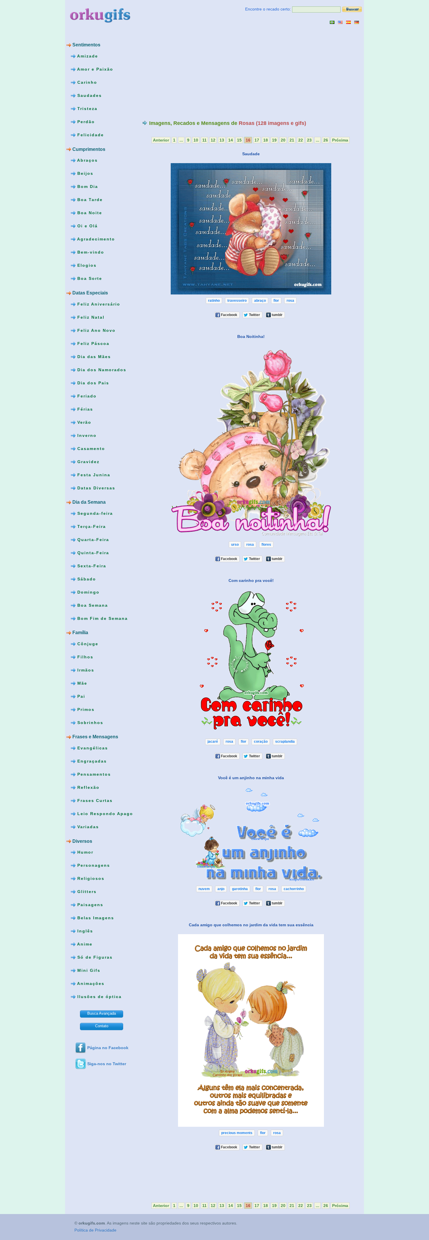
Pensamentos (93, 774)
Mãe (81, 683)
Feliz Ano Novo (96, 330)
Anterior (161, 140)
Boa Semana (92, 605)
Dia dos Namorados (101, 369)
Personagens (93, 865)
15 (239, 140)
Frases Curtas (94, 800)
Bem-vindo (90, 252)
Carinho (86, 82)
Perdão (85, 121)
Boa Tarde (89, 199)
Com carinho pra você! (251, 580)
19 (274, 140)
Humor (84, 852)
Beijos (84, 173)
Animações (90, 983)
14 (230, 140)
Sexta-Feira (91, 565)
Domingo (88, 592)
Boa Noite (89, 212)
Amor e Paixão (94, 69)
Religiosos (90, 878)
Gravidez (88, 461)
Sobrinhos (89, 722)
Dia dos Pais (92, 382)
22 (300, 140)
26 (325, 140)
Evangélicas (92, 748)
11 (204, 140)
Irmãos (85, 670)
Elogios (86, 265)
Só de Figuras (94, 957)
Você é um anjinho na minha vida (251, 777)
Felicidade (90, 134)
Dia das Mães (93, 356)
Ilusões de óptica (99, 996)
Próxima (340, 140)
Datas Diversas (95, 487)
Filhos (84, 657)
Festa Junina (93, 474)
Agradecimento (95, 239)
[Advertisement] (191, 72)
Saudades (89, 95)
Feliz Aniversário (98, 303)
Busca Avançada (101, 1013)
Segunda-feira (94, 513)
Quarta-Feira (92, 539)
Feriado (86, 395)
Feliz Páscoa (92, 343)
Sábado (86, 578)
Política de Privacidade (95, 1230)
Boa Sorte (89, 278)
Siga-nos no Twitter (106, 1063)
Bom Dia (87, 186)
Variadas (87, 826)
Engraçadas (91, 761)
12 (213, 140)
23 (309, 140)
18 (265, 140)
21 (292, 140)
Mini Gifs (88, 970)
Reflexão (88, 787)
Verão (83, 422)
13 (221, 140)
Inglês (84, 931)
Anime (84, 944)
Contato (101, 1026)
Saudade (251, 153)
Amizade (87, 56)
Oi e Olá (87, 226)
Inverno (86, 435)
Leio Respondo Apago (104, 813)
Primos (85, 709)
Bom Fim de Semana (102, 618)
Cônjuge (87, 643)
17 (256, 140)
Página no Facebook (107, 1047)
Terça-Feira (91, 526)
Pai (80, 696)
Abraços (87, 160)
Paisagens (89, 904)
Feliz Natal (90, 317)
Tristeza (86, 108)
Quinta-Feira (92, 552)
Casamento (90, 448)
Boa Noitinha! (251, 336)
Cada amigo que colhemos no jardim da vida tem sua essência (251, 924)
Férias (84, 409)
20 (283, 140)
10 (195, 140)
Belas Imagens (95, 917)
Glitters (86, 891)
